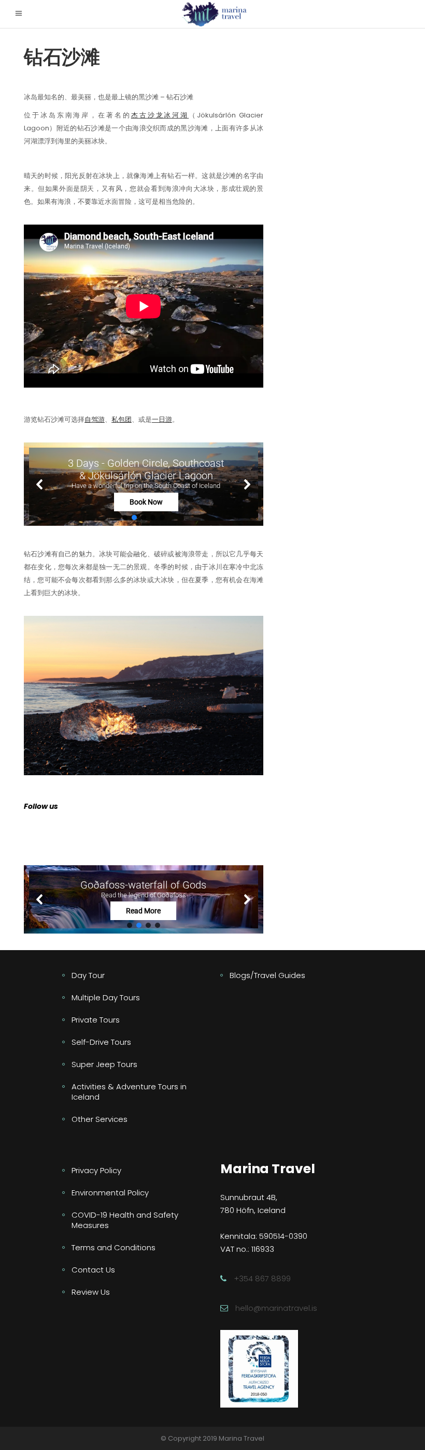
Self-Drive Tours (101, 1042)
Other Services (100, 1119)
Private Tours (96, 1019)
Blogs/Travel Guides (267, 975)
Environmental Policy (110, 1192)
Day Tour (88, 975)
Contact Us (93, 1269)
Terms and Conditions (113, 1247)
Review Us (91, 1291)
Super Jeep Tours (104, 1064)
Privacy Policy (96, 1170)
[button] (143, 484)
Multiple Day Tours (106, 997)
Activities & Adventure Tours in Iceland (129, 1091)
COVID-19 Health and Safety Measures (125, 1220)
